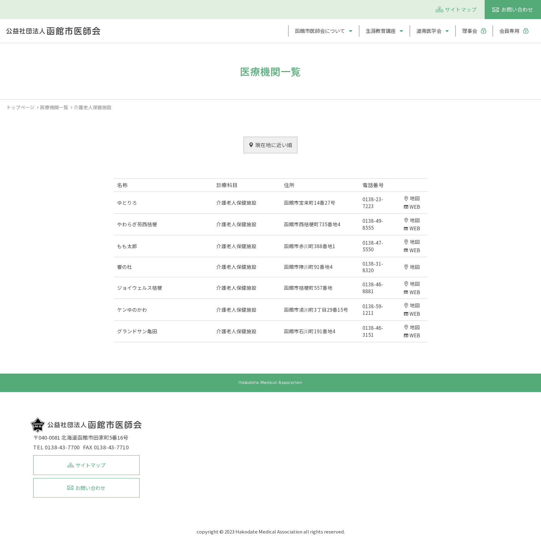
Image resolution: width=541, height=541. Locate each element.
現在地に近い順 (273, 145)
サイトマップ (461, 9)
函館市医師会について (320, 31)
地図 (415, 198)
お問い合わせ (517, 9)
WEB (415, 206)
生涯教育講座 (381, 31)
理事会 (469, 31)
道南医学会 (428, 31)
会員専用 (509, 31)
